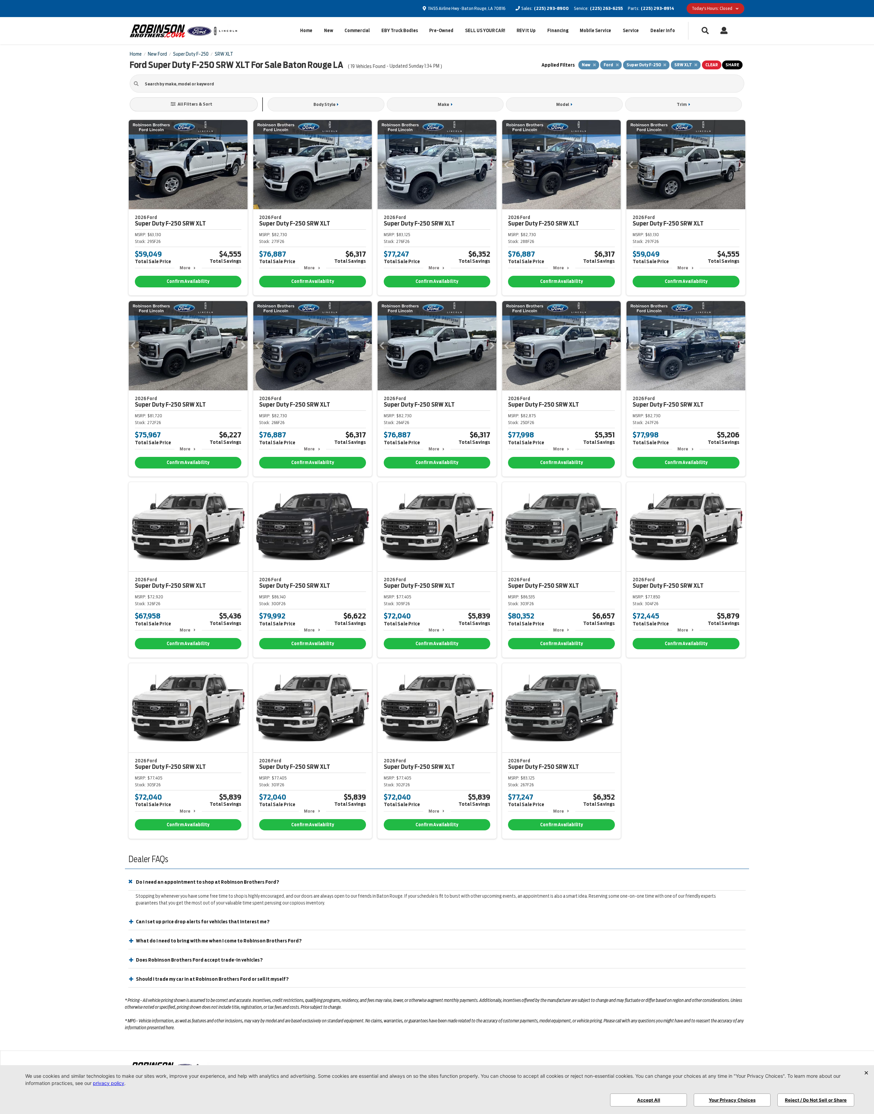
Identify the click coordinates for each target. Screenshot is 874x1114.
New (328, 30)
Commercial (357, 30)
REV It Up (526, 30)
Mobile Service (595, 30)
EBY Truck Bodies (399, 30)
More (185, 267)
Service (631, 30)
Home (306, 30)
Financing (557, 30)
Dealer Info (662, 30)
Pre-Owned (441, 30)
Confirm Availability (188, 281)
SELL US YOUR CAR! (485, 30)
